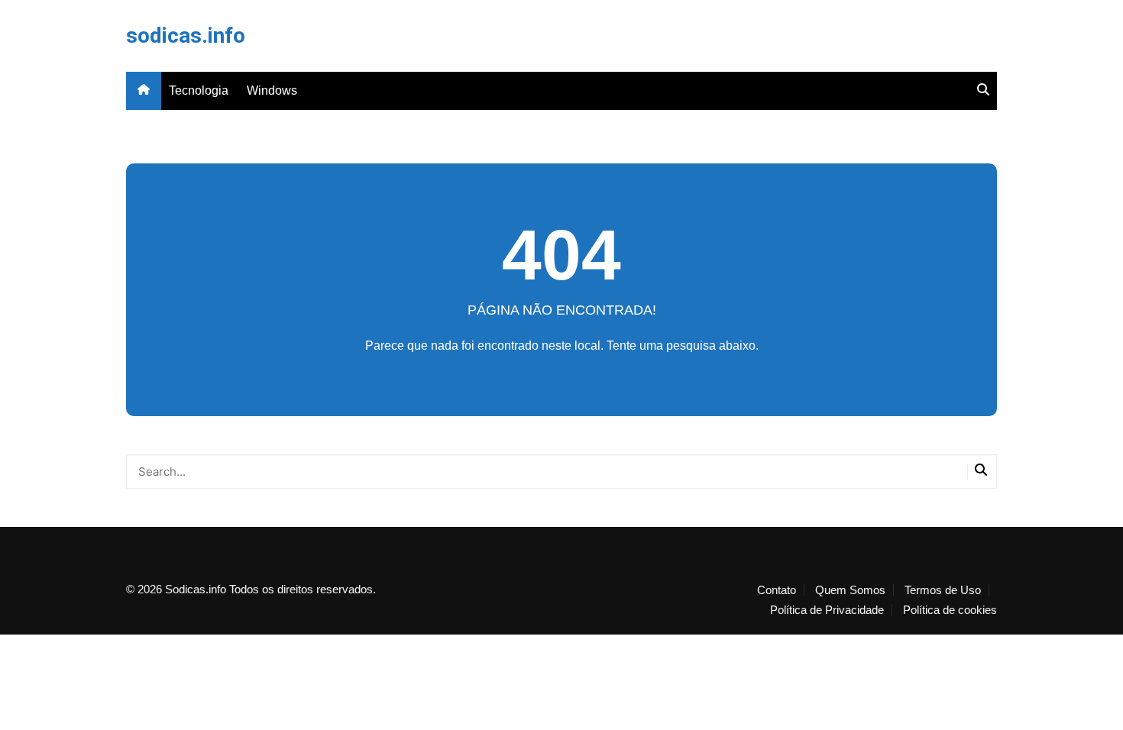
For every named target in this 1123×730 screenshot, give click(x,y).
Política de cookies (950, 610)
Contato (776, 590)
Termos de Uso (943, 590)
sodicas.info (185, 35)
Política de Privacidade (827, 610)
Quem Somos (850, 590)
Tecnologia (198, 90)
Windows (272, 90)
